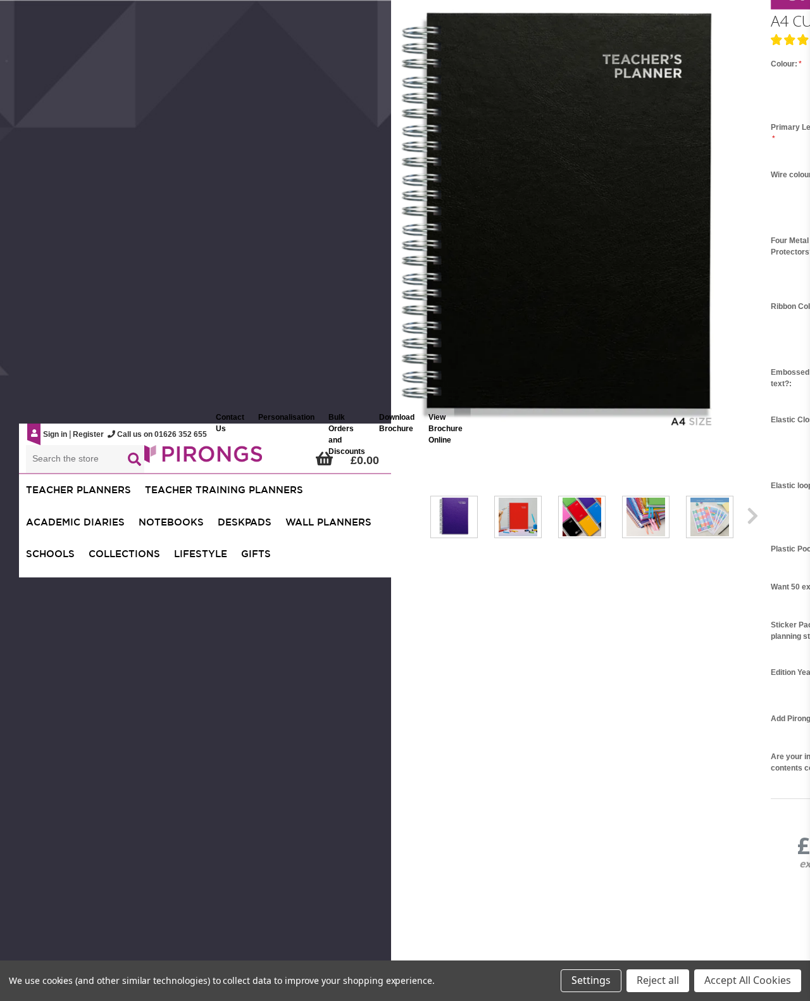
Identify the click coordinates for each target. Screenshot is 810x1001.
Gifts (256, 553)
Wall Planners (328, 522)
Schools (50, 553)
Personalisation (286, 417)
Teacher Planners (78, 489)
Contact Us (230, 423)
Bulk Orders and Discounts (346, 434)
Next (752, 518)
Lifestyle (200, 553)
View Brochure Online (445, 428)
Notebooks (171, 522)
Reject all (658, 980)
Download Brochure (396, 423)
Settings (591, 980)
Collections (124, 553)
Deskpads (244, 522)
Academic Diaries (75, 522)
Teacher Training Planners (224, 489)
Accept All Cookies (747, 980)
